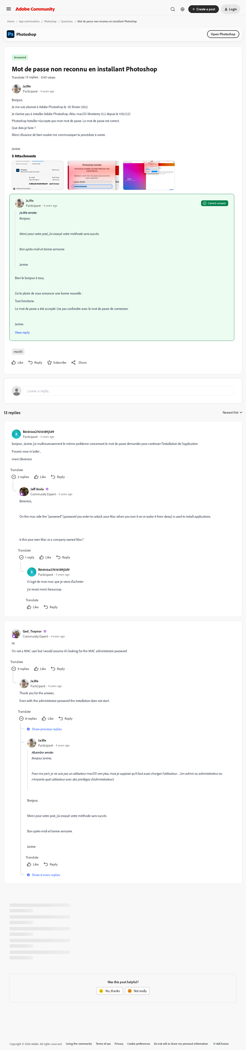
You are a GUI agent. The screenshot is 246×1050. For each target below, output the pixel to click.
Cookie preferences (138, 1043)
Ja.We (27, 86)
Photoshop (50, 21)
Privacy (119, 1043)
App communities (29, 21)
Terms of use (103, 1043)
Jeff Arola (37, 489)
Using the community (79, 1043)
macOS (18, 351)
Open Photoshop (223, 34)
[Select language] (182, 9)
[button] (9, 10)
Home (10, 21)
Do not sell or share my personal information (181, 1043)
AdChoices (222, 1043)
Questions (67, 21)
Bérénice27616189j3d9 (38, 432)
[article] (122, 455)
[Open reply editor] (123, 390)
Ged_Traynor (32, 631)
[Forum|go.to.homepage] (35, 9)
